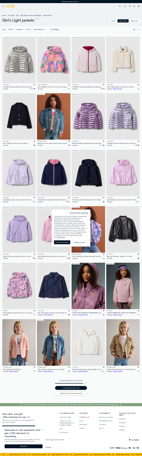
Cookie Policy (61, 237)
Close (137, 454)
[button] (125, 6)
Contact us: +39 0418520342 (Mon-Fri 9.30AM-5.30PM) (67, 423)
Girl (17, 15)
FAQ (61, 429)
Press (81, 421)
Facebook (122, 419)
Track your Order (65, 417)
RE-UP (101, 428)
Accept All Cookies (62, 242)
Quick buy (19, 80)
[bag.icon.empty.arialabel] (139, 6)
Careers (82, 428)
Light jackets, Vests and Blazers (31, 15)
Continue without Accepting (79, 213)
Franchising (83, 424)
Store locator (64, 432)
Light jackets (47, 15)
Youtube (122, 426)
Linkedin (122, 430)
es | (135, 440)
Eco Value (102, 424)
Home (4, 15)
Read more (114, 404)
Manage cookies (79, 242)
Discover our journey (106, 417)
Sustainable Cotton (105, 421)
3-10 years (11, 15)
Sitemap (48, 447)
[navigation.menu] (3, 6)
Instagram (122, 422)
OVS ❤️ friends (84, 417)
